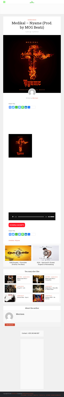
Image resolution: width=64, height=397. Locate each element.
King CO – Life (21, 288)
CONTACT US (42, 395)
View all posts (9, 324)
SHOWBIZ (48, 395)
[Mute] (49, 217)
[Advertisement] (32, 9)
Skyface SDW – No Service (50, 298)
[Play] (13, 217)
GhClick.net (14, 393)
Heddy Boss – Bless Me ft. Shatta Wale (51, 288)
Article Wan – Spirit (22, 297)
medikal (12, 240)
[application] (32, 216)
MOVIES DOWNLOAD (56, 395)
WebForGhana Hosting (27, 393)
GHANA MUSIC (32, 20)
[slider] (52, 216)
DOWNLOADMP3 (17, 225)
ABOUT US (35, 395)
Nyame (18, 240)
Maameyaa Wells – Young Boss (50, 279)
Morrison (36, 31)
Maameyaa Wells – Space (22, 279)
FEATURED (19, 277)
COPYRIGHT (30, 395)
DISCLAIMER (23, 395)
